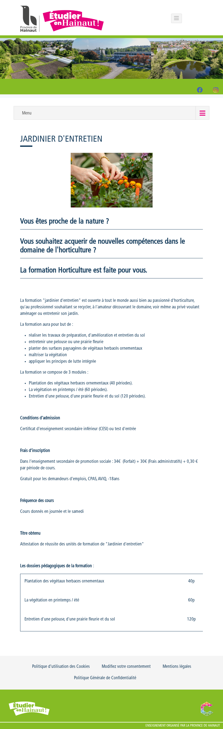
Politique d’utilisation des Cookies (61, 667)
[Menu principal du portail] (176, 18)
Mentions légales (177, 667)
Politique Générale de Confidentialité (105, 678)
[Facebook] (199, 91)
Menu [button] (27, 113)
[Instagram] (216, 91)
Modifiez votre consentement (126, 667)
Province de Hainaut (205, 725)
